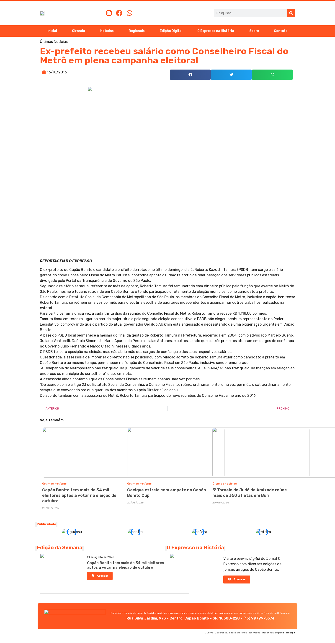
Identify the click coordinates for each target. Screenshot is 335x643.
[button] (190, 75)
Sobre (254, 31)
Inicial (52, 31)
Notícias (107, 31)
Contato (281, 31)
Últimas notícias (54, 483)
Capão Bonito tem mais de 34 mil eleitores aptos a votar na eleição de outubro (79, 495)
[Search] (291, 13)
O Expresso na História (215, 31)
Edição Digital (171, 31)
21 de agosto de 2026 (100, 557)
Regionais (137, 31)
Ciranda (78, 31)
